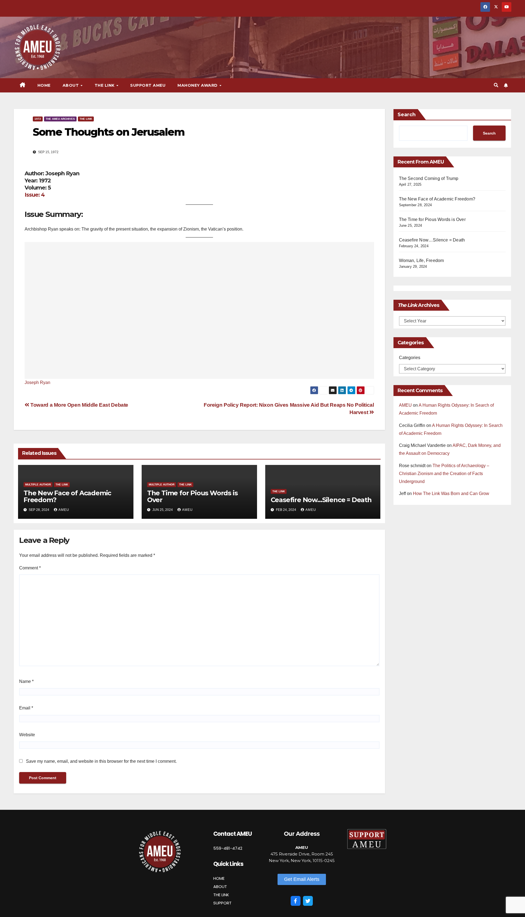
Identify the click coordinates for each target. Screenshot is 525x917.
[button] (496, 85)
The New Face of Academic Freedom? (67, 496)
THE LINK (221, 895)
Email (26, 708)
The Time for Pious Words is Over (192, 496)
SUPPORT (222, 903)
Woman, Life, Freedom (421, 260)
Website (27, 734)
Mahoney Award (198, 85)
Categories (409, 357)
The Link (86, 118)
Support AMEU (147, 85)
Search (407, 115)
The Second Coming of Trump (429, 178)
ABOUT (220, 886)
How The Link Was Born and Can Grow (451, 493)
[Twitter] (308, 901)
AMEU (64, 510)
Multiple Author (38, 484)
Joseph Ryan (37, 382)
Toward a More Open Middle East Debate (78, 405)
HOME (218, 878)
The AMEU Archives (60, 118)
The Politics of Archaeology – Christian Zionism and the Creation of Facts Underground (444, 473)
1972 (37, 118)
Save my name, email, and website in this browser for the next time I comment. (101, 761)
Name (26, 681)
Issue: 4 (35, 194)
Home (44, 85)
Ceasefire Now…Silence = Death (321, 500)
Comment (30, 568)
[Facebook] (296, 901)
